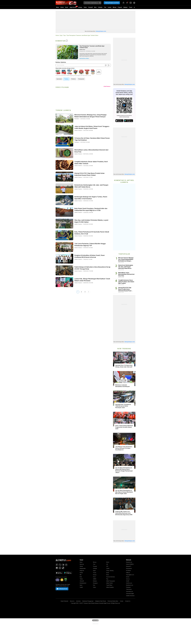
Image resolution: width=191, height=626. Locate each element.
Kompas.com (129, 562)
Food (94, 576)
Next (88, 291)
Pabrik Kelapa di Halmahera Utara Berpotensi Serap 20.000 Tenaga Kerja (92, 268)
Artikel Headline (110, 587)
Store (107, 574)
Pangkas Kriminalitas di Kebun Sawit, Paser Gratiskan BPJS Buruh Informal (89, 256)
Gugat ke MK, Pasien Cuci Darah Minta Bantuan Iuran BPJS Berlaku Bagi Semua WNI (123, 513)
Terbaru (66, 79)
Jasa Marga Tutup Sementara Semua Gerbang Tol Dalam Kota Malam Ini (123, 448)
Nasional (82, 564)
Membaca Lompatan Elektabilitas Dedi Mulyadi (122, 385)
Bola (95, 7)
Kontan (127, 576)
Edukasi (125, 7)
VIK (107, 564)
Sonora (128, 579)
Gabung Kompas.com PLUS (112, 2)
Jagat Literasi (73, 7)
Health (81, 587)
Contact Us (127, 601)
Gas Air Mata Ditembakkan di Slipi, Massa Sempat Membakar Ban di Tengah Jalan (124, 492)
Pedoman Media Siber (113, 601)
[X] (60, 565)
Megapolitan (83, 568)
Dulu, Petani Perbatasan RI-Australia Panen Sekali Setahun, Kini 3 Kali (91, 233)
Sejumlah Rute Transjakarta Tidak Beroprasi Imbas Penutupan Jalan (123, 406)
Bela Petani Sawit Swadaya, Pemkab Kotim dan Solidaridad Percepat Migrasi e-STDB (90, 209)
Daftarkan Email (63, 588)
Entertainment (83, 583)
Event (66, 7)
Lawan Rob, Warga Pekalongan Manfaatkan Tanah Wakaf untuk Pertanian (92, 280)
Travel (130, 7)
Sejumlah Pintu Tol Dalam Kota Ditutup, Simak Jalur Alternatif (123, 366)
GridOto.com (129, 583)
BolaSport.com (129, 585)
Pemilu (81, 572)
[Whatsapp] (60, 568)
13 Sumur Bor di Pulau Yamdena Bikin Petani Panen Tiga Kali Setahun (92, 139)
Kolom (62, 7)
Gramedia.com (129, 591)
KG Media (128, 570)
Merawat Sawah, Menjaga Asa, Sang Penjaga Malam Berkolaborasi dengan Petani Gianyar (90, 116)
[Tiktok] (63, 568)
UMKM (94, 579)
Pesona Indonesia (110, 576)
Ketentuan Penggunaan (87, 601)
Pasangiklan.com (130, 574)
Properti (120, 7)
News (57, 7)
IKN (80, 574)
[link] (130, 3)
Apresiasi (59, 79)
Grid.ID (127, 581)
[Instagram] (66, 565)
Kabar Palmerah (64, 601)
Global (81, 566)
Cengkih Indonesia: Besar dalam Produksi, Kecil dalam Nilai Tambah (91, 162)
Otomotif (90, 7)
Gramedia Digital (130, 593)
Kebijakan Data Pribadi (100, 601)
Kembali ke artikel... (84, 58)
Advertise (78, 601)
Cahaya (80, 7)
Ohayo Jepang (109, 570)
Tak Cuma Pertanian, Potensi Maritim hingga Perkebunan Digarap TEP (90, 244)
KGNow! (128, 572)
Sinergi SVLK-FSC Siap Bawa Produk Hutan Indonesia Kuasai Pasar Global (89, 174)
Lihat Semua (107, 86)
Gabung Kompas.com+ (101, 31)
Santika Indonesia (130, 595)
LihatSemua (98, 72)
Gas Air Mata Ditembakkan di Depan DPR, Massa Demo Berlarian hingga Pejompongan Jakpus (124, 470)
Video (94, 587)
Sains (81, 585)
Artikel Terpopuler (110, 581)
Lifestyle (100, 7)
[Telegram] (63, 565)
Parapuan (95, 583)
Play (107, 579)
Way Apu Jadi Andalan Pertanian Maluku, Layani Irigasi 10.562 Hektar (91, 221)
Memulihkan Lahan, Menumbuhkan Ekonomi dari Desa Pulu (91, 151)
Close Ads (95, 620)
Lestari (109, 8)
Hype (94, 570)
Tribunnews (129, 589)
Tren (105, 7)
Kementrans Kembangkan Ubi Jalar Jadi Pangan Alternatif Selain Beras (91, 186)
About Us (72, 601)
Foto (94, 585)
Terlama (73, 79)
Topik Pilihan (109, 585)
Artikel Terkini (109, 583)
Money (114, 7)
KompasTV (128, 566)
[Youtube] (57, 568)
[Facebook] (57, 565)
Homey (94, 574)
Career (121, 601)
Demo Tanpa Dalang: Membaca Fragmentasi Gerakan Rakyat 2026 (124, 427)
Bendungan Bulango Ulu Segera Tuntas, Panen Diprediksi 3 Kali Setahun (90, 198)
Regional (82, 570)
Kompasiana (129, 568)
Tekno (85, 7)
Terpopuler (81, 79)
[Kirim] (109, 65)
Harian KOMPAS (130, 564)
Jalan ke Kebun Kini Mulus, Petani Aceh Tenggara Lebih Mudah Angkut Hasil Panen (91, 127)
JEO (107, 566)
